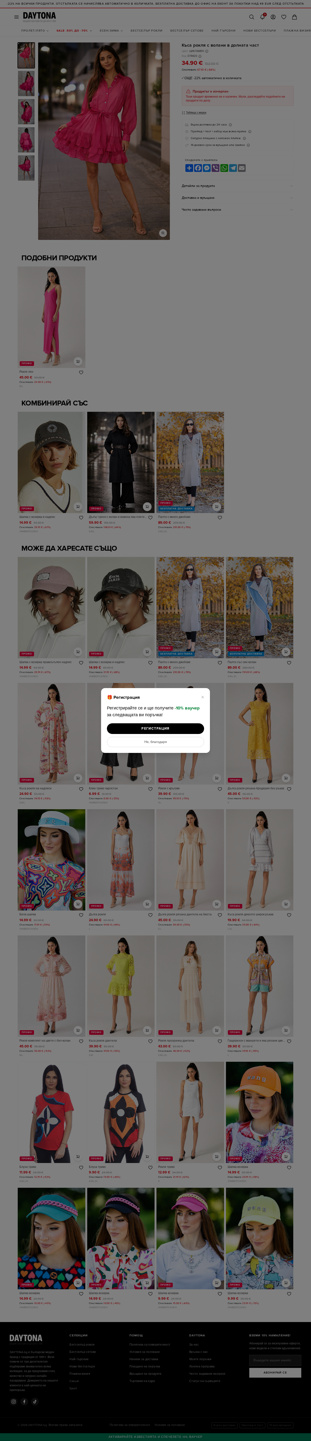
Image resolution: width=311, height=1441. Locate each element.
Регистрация (155, 728)
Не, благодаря (155, 742)
